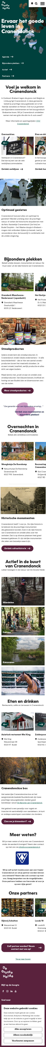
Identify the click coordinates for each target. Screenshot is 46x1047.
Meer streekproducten (15, 391)
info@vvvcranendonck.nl (29, 847)
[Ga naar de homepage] (5, 5)
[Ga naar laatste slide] (5, 143)
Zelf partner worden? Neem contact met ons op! (21, 947)
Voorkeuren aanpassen (23, 1041)
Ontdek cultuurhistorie (15, 549)
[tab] (20, 343)
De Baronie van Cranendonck (29, 803)
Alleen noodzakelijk (23, 1035)
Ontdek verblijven (10, 169)
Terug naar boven (23, 959)
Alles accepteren (23, 1029)
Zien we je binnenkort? (15, 822)
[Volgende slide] (41, 143)
